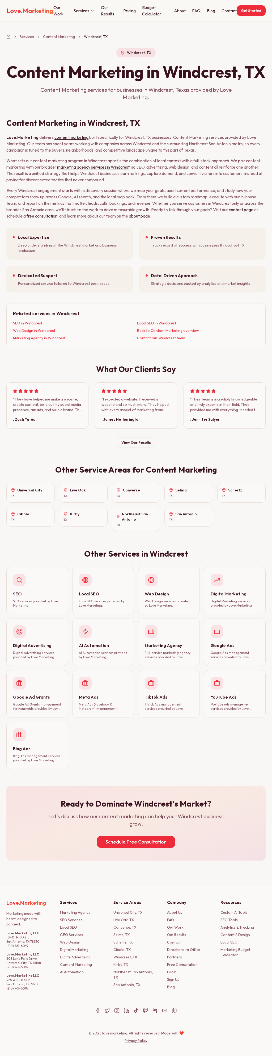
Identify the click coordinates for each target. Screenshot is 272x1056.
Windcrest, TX (125, 957)
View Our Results (136, 442)
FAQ (196, 10)
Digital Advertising (75, 957)
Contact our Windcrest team (161, 338)
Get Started (251, 10)
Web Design (70, 942)
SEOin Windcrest (27, 323)
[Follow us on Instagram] (117, 1010)
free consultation (42, 216)
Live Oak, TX (123, 919)
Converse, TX (125, 927)
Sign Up (173, 979)
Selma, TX (121, 934)
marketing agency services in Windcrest (93, 167)
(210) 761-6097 (17, 946)
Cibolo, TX (122, 949)
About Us (174, 912)
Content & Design (235, 934)
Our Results (107, 10)
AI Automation (72, 972)
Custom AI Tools (234, 912)
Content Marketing (59, 36)
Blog (211, 10)
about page (139, 216)
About (180, 10)
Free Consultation (182, 964)
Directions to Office (183, 949)
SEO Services (71, 919)
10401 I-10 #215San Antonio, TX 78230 (23, 939)
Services (81, 10)
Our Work (58, 10)
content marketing (71, 137)
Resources (230, 902)
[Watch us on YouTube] (164, 1010)
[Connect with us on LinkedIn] (126, 1010)
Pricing (129, 10)
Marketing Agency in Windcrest (39, 338)
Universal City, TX (128, 912)
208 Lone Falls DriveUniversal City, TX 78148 (23, 961)
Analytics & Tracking (237, 927)
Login (171, 972)
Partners (174, 957)
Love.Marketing (22, 137)
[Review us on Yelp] (155, 1010)
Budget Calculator (151, 10)
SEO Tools (229, 919)
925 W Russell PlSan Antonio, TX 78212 (22, 982)
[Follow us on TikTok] (136, 1010)
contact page (241, 209)
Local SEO (68, 927)
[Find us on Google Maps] (174, 1010)
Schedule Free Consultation (136, 842)
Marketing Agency (75, 912)
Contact (229, 10)
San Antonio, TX (127, 984)
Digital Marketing (74, 949)
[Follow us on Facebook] (97, 1010)
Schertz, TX (123, 942)
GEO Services (71, 934)
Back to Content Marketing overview (168, 330)
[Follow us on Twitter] (107, 1010)
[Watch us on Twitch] (145, 1010)
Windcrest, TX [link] (96, 36)
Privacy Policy (136, 1040)
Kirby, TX (120, 964)
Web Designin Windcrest (34, 330)
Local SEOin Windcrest (156, 323)
